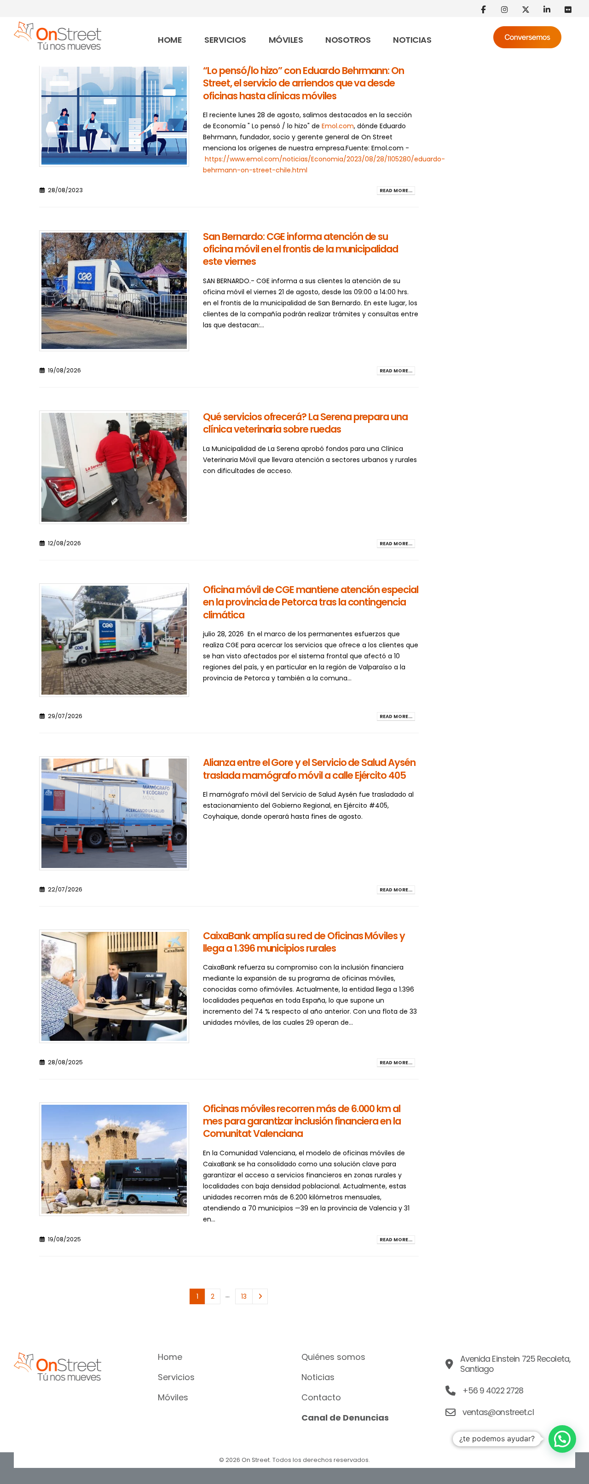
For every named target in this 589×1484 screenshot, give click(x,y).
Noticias (412, 40)
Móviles (286, 40)
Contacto (321, 1397)
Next (260, 1297)
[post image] (114, 115)
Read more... (396, 190)
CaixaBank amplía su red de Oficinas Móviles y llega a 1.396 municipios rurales (304, 942)
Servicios (225, 40)
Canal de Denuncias (345, 1417)
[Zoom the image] (57, 27)
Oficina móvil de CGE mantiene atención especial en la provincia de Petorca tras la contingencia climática (310, 602)
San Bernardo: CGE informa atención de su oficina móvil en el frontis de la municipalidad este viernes (300, 249)
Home (170, 40)
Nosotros (347, 40)
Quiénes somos (333, 1357)
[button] (562, 1439)
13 (244, 1296)
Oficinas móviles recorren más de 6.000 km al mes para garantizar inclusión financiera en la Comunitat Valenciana (302, 1121)
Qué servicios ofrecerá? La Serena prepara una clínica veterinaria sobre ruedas (305, 423)
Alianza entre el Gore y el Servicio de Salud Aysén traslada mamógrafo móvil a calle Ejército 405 (309, 769)
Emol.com (338, 126)
